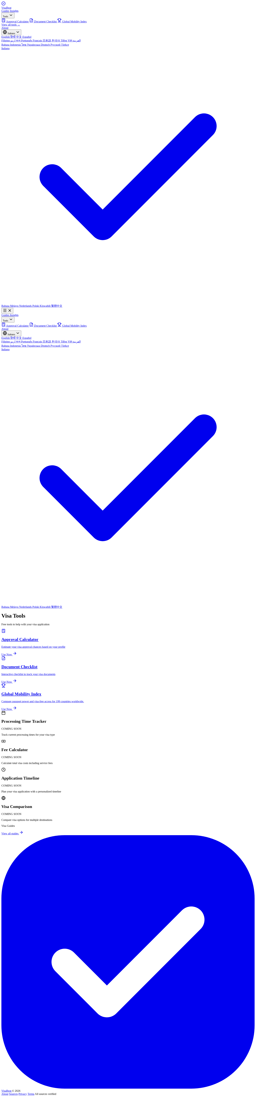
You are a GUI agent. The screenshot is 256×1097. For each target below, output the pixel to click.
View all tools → (10, 24)
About (4, 27)
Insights (14, 10)
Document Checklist (45, 21)
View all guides (10, 833)
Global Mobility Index (74, 21)
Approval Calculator (17, 21)
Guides (5, 10)
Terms (31, 1093)
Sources (13, 1093)
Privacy (22, 1093)
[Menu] (7, 311)
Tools (6, 16)
